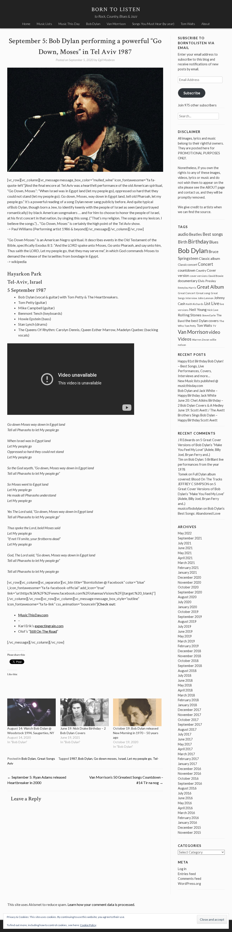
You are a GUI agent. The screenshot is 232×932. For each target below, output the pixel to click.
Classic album (209, 258)
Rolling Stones (189, 315)
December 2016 (189, 769)
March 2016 (186, 813)
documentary (188, 281)
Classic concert (187, 264)
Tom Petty (190, 325)
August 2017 (187, 729)
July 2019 (184, 626)
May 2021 (185, 553)
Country (201, 270)
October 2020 (188, 587)
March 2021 (186, 563)
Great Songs (46, 758)
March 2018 (186, 695)
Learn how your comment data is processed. (101, 904)
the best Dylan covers (202, 320)
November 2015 (189, 832)
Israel (122, 758)
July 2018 (184, 675)
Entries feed (187, 874)
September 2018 (190, 666)
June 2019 (185, 631)
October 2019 (188, 612)
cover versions (199, 276)
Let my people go (139, 758)
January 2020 (187, 607)
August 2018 (187, 671)
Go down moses (105, 758)
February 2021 (188, 568)
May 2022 (185, 533)
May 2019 (185, 636)
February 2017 (188, 759)
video (214, 332)
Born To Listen (116, 9)
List (207, 303)
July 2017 (184, 734)
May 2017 (185, 744)
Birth (182, 241)
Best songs (213, 234)
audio (183, 234)
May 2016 (185, 803)
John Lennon (205, 298)
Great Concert (186, 293)
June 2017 (185, 739)
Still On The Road (43, 631)
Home (26, 24)
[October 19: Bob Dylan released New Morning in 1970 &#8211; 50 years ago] (137, 712)
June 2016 (185, 798)
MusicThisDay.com (33, 615)
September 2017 (190, 724)
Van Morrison (116, 24)
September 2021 (190, 538)
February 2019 (188, 646)
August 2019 (187, 621)
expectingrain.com (49, 626)
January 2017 (187, 764)
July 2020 (184, 602)
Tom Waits (188, 24)
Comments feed (189, 878)
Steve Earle (209, 315)
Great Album (210, 287)
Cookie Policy (88, 925)
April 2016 (185, 808)
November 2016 (189, 773)
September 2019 (190, 617)
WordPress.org (189, 883)
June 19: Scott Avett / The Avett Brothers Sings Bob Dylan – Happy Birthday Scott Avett (201, 415)
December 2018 (189, 651)
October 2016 (188, 778)
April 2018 (185, 690)
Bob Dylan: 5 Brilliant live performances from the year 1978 (201, 464)
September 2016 (190, 783)
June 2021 (185, 548)
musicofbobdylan (190, 508)
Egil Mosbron (106, 60)
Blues (213, 242)
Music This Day (69, 24)
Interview (191, 298)
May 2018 (185, 685)
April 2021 (185, 558)
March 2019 (186, 641)
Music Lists (44, 24)
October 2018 (188, 661)
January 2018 (187, 705)
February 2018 (188, 700)
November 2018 (189, 656)
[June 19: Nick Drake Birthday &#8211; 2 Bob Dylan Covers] (84, 712)
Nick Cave (212, 309)
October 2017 (188, 720)
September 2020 (190, 592)
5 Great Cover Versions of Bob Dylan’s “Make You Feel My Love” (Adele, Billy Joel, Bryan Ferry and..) (201, 493)
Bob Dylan (93, 24)
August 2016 (187, 788)
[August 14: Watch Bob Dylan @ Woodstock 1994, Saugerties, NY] (31, 712)
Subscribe (192, 93)
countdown (186, 270)
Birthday (198, 241)
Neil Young (198, 309)
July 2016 (184, 793)
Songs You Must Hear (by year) (153, 24)
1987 (73, 758)
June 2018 (185, 680)
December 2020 (189, 577)
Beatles (195, 234)
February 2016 (188, 818)
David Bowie (215, 276)
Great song (203, 293)
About (205, 24)
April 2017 (185, 749)
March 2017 (186, 754)
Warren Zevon (200, 339)
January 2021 (187, 572)
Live (215, 303)
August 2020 (187, 597)
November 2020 (189, 582)
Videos (184, 339)
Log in (182, 869)
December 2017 (189, 710)
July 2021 (184, 543)
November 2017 (189, 715)
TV (214, 325)
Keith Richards (194, 303)
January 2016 (187, 822)
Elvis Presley (207, 281)
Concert (205, 264)
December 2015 (189, 827)
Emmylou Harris (187, 287)
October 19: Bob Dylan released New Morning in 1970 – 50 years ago (135, 732)
